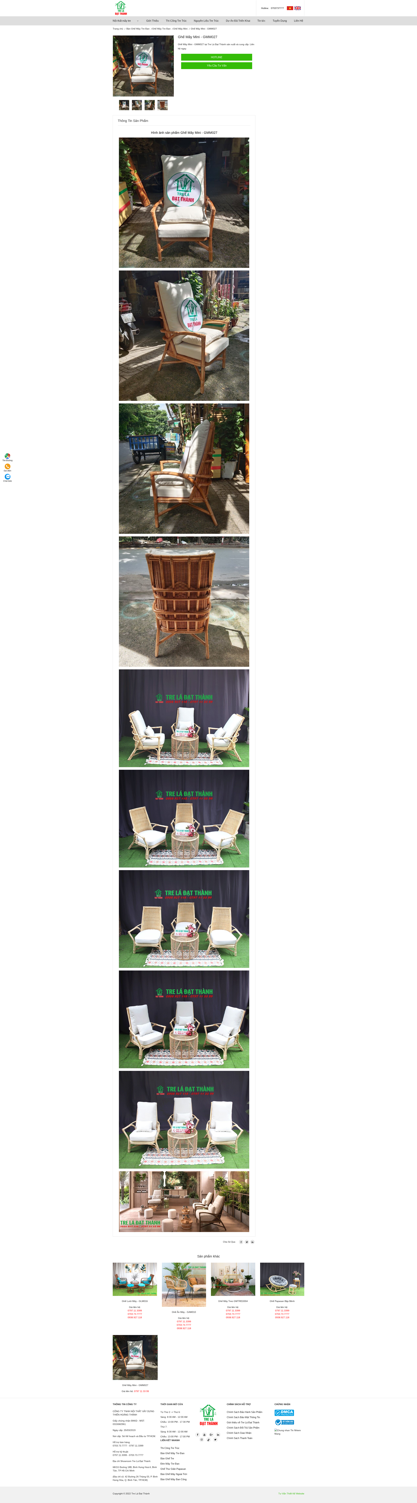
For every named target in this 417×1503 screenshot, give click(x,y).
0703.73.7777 (135, 1314)
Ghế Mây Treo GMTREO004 (233, 1301)
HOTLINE (216, 57)
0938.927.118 (135, 1317)
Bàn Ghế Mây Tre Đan (138, 28)
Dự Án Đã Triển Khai (238, 20)
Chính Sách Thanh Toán (239, 1438)
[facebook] (241, 1242)
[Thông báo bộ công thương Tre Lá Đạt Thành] (284, 1422)
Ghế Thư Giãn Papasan (173, 1468)
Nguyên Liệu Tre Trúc (206, 20)
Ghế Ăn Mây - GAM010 (184, 1312)
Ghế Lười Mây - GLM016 (135, 1301)
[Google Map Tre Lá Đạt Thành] (7, 456)
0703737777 (277, 8)
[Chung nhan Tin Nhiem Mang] (289, 1431)
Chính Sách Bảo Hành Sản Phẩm (244, 1412)
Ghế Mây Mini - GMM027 (135, 1385)
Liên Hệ (298, 20)
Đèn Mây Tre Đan (169, 1463)
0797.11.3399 (135, 1310)
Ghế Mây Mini (180, 28)
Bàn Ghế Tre (167, 1458)
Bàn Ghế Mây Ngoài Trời (173, 1474)
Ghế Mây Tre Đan (161, 28)
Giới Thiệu (152, 20)
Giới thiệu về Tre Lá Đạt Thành (243, 1422)
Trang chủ (118, 28)
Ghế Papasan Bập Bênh (282, 1301)
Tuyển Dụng (280, 20)
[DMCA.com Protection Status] (284, 1412)
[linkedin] (252, 1242)
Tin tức (261, 20)
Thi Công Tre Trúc (176, 20)
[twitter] (247, 1242)
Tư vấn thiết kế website (291, 1493)
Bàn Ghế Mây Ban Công (173, 1479)
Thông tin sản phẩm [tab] (133, 121)
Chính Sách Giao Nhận (239, 1432)
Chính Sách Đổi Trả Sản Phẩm (243, 1427)
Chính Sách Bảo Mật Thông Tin (243, 1417)
